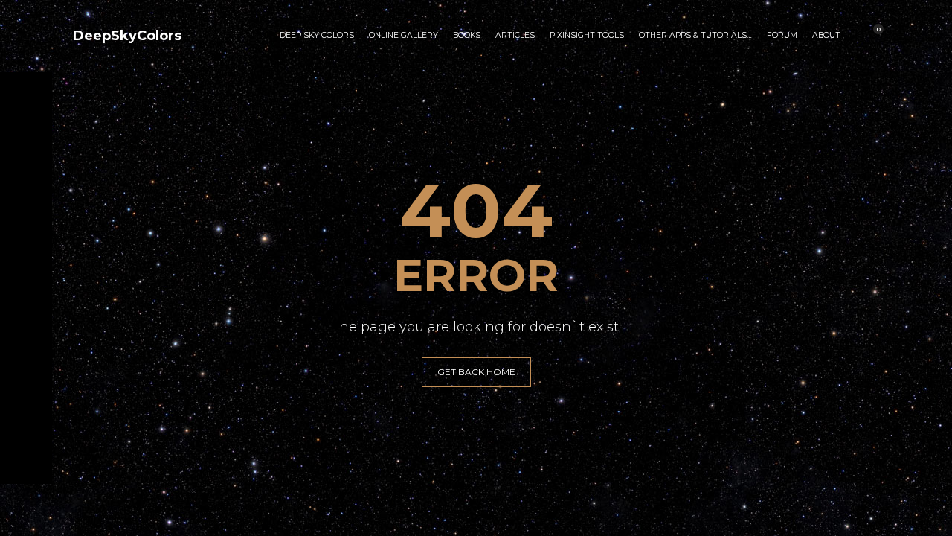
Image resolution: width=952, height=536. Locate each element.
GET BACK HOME (476, 371)
